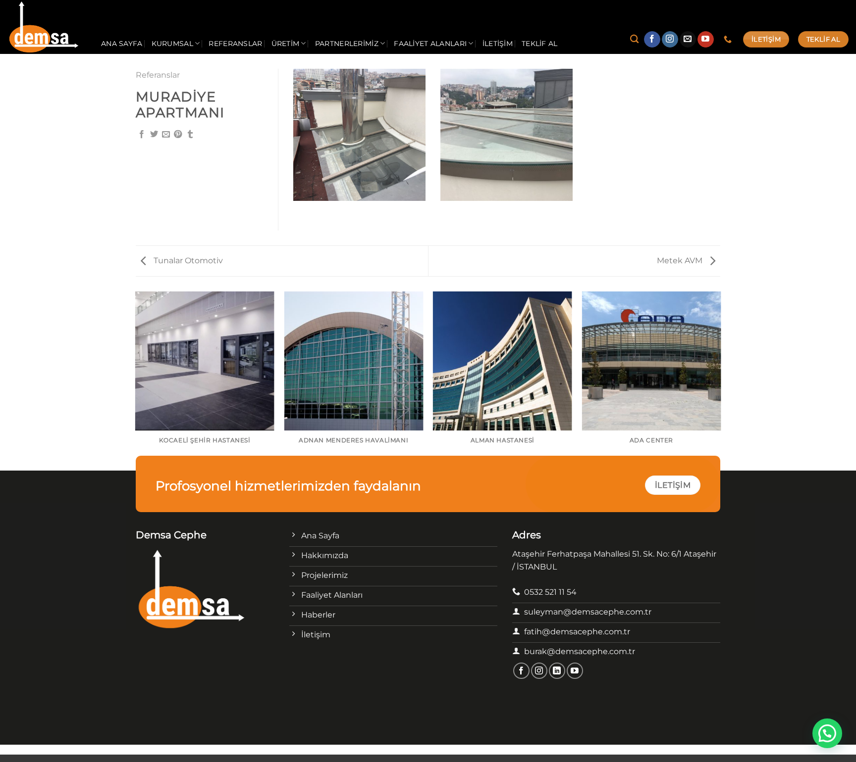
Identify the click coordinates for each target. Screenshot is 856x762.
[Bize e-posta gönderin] (688, 39)
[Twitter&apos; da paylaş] (154, 134)
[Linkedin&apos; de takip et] (557, 671)
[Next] (720, 380)
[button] (827, 733)
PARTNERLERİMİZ (346, 43)
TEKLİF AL (540, 43)
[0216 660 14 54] (729, 39)
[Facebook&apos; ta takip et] (652, 39)
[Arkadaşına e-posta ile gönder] (166, 134)
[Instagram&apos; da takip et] (670, 39)
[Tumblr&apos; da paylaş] (190, 134)
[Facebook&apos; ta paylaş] (142, 134)
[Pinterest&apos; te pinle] (178, 134)
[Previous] (135, 380)
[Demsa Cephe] (46, 27)
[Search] (634, 39)
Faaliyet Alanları (430, 43)
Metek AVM (680, 260)
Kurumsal (172, 43)
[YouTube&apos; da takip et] (705, 39)
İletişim (497, 43)
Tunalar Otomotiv (187, 260)
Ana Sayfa (122, 43)
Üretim (285, 43)
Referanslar (235, 43)
